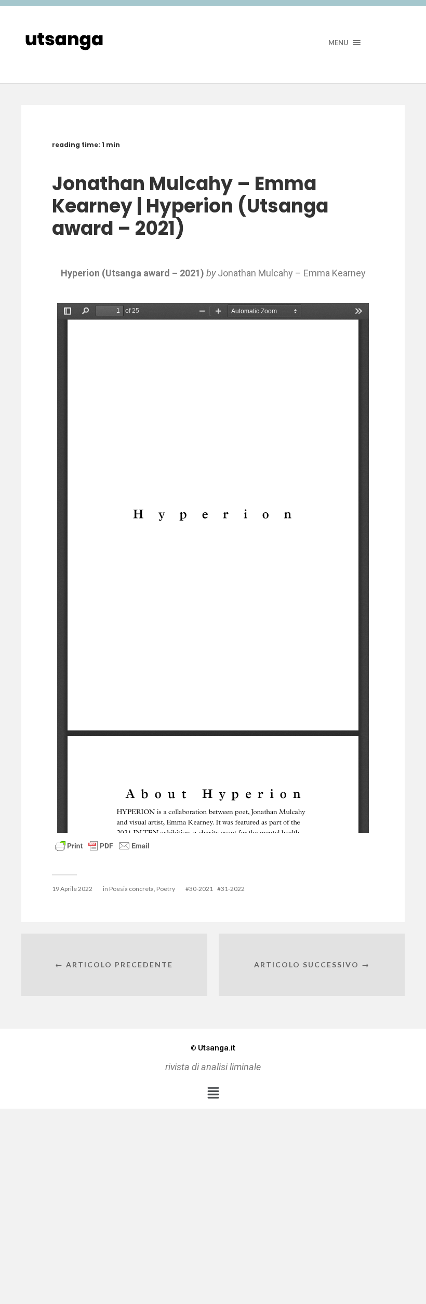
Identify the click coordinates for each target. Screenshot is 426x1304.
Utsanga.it (213, 1048)
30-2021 (201, 889)
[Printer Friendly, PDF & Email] (102, 845)
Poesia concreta (131, 889)
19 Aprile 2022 (72, 889)
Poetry (165, 889)
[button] (213, 1092)
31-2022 (233, 889)
